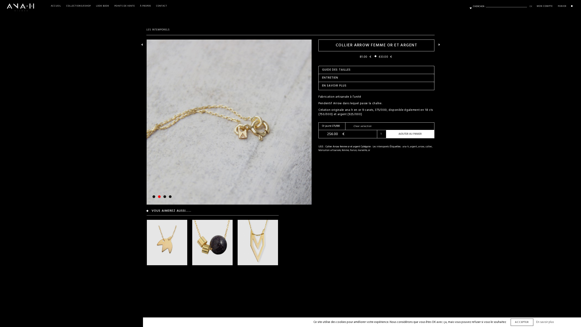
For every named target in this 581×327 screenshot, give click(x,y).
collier (429, 147)
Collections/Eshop (78, 6)
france (353, 150)
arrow (421, 147)
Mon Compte (545, 6)
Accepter (522, 322)
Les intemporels (158, 30)
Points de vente (124, 6)
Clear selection (362, 126)
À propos (145, 6)
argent (413, 147)
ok (530, 6)
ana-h (406, 147)
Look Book (102, 6)
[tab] (376, 70)
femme (345, 150)
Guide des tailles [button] (336, 69)
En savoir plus (545, 322)
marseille (362, 150)
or (369, 150)
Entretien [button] (330, 77)
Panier (562, 6)
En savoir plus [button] (334, 85)
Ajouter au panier (410, 134)
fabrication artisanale (329, 150)
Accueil (56, 6)
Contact (161, 6)
